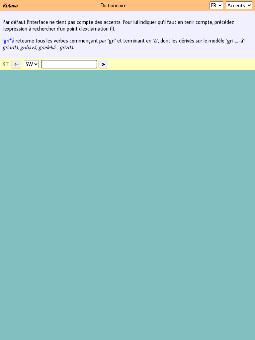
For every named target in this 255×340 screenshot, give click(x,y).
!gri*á (8, 40)
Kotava (10, 5)
